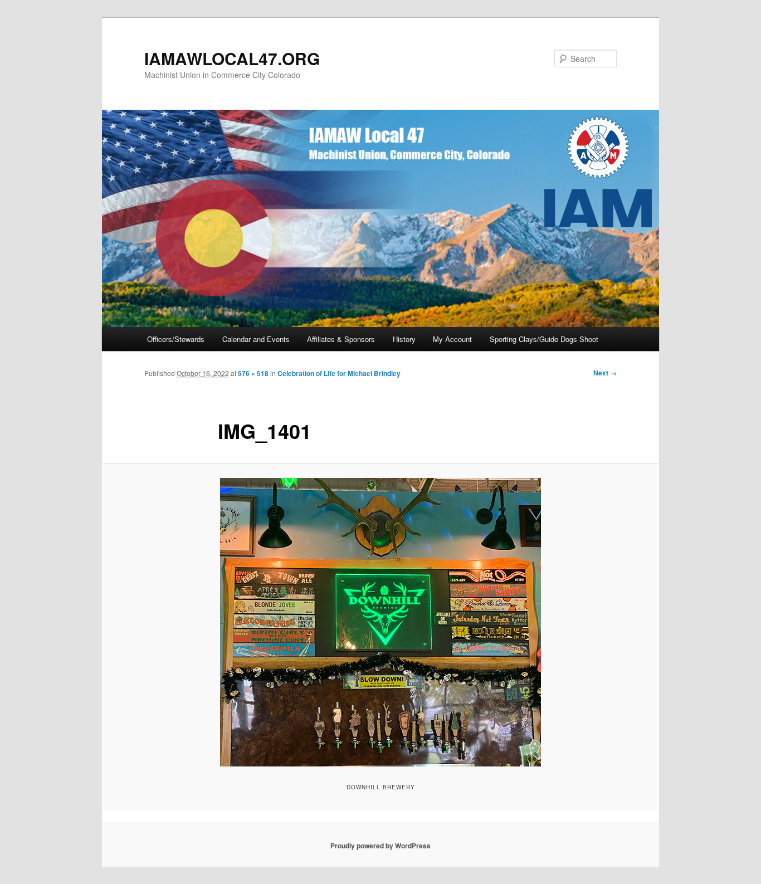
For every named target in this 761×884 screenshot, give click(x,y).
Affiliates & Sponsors (341, 339)
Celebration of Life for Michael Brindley (339, 373)
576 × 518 (253, 373)
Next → (605, 373)
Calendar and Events (256, 339)
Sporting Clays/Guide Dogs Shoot (544, 339)
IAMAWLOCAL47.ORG (232, 58)
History (404, 339)
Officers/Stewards (175, 339)
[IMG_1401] (380, 622)
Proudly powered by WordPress (380, 846)
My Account (452, 339)
